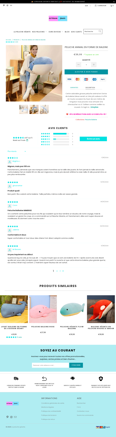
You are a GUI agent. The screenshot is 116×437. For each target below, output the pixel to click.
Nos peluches (38, 32)
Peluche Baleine (91, 120)
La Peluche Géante (22, 32)
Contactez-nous (83, 411)
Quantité (86, 60)
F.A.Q (79, 407)
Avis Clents (76, 32)
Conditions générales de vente (52, 403)
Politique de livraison (49, 415)
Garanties (74, 87)
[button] (10, 42)
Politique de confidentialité (51, 411)
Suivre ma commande (85, 415)
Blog (67, 32)
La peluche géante (18, 427)
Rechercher (81, 403)
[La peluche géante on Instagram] (7, 6)
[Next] (59, 73)
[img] (13, 158)
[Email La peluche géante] (11, 6)
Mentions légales (47, 407)
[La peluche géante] (58, 18)
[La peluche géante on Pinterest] (4, 6)
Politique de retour (48, 419)
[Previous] (9, 73)
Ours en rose (55, 32)
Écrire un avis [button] (93, 139)
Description (90, 87)
